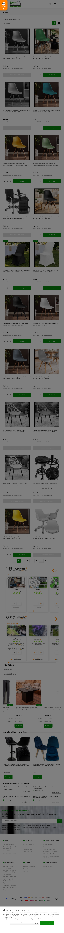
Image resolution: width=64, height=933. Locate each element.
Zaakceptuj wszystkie (47, 923)
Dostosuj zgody (34, 923)
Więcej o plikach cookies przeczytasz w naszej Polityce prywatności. (22, 919)
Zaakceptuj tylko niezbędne (19, 923)
